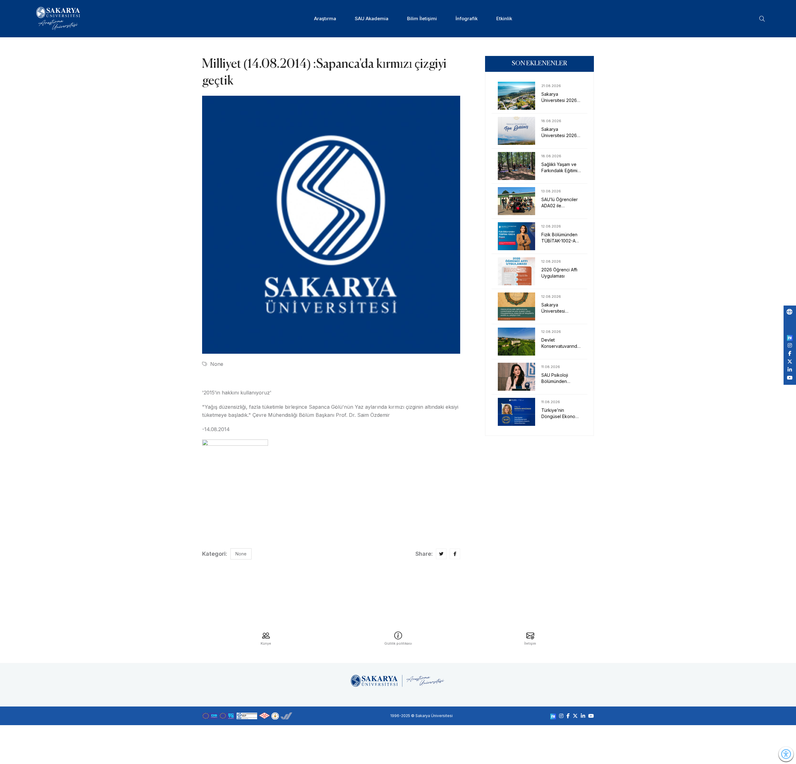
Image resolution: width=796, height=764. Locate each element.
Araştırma (325, 18)
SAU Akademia (371, 18)
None (216, 364)
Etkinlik (504, 18)
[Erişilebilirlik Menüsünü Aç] (786, 754)
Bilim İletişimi (422, 18)
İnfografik (467, 18)
